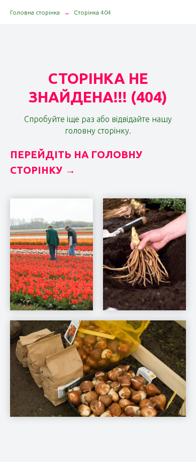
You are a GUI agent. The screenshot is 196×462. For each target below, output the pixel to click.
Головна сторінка (35, 12)
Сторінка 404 (92, 12)
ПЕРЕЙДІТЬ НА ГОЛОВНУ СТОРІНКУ (76, 162)
